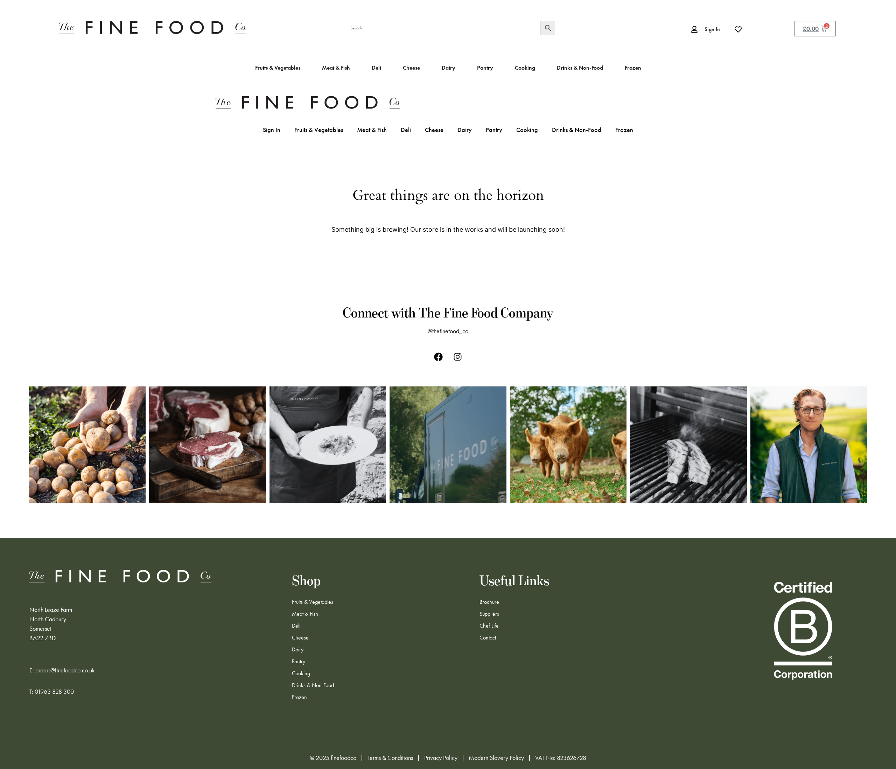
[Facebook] (438, 356)
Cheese (434, 130)
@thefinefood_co (448, 331)
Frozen (624, 130)
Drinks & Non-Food (576, 130)
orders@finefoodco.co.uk (65, 670)
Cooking (527, 130)
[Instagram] (458, 356)
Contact (487, 637)
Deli (406, 130)
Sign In (271, 130)
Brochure (489, 602)
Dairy (464, 130)
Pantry (494, 130)
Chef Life (489, 625)
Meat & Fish (372, 130)
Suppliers (489, 613)
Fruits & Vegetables (318, 130)
